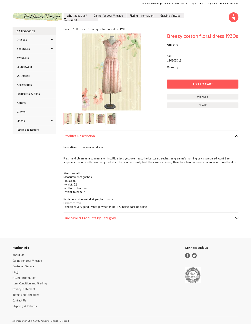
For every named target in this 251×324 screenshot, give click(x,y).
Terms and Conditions (26, 295)
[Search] (65, 19)
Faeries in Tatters (28, 130)
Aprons (21, 103)
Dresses (22, 40)
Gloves (21, 112)
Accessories (24, 85)
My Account (198, 3)
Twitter (194, 255)
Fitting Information (142, 15)
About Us (18, 255)
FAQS (16, 272)
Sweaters (23, 58)
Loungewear (24, 67)
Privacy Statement (24, 289)
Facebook (187, 255)
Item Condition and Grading (30, 283)
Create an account (228, 3)
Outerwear (23, 76)
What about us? (77, 15)
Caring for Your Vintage (27, 260)
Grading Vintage (170, 15)
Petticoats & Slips (28, 94)
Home (67, 29)
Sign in (212, 3)
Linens (21, 121)
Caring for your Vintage (108, 15)
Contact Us (19, 300)
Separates (23, 49)
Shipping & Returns (25, 306)
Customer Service (23, 266)
